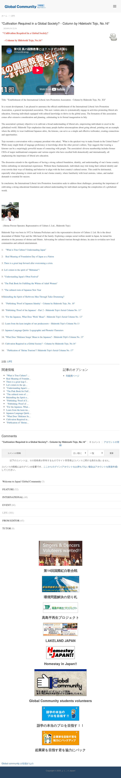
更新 (111, 453)
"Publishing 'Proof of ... (17, 403)
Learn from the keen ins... (18, 409)
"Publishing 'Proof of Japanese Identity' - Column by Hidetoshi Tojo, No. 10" (40, 303)
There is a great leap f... (17, 381)
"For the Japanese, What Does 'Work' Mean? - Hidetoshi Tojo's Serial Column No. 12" (44, 316)
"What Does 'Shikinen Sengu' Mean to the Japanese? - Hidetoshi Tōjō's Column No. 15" (44, 336)
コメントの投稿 (14, 453)
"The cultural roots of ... (17, 394)
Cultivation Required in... (17, 419)
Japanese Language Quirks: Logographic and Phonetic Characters (34, 330)
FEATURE (10, 489)
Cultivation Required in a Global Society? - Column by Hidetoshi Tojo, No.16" (40, 343)
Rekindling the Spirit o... (17, 397)
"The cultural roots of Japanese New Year (22, 289)
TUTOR (8, 528)
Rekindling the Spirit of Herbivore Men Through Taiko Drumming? (33, 296)
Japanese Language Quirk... (18, 413)
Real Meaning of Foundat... (18, 378)
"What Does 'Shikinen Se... (18, 416)
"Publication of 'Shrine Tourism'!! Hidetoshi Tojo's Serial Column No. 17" (40, 350)
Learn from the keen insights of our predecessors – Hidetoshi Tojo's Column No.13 (42, 323)
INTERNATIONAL (15, 497)
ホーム (4, 15)
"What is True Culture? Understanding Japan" (26, 249)
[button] (114, 6)
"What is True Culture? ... (17, 375)
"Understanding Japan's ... (17, 387)
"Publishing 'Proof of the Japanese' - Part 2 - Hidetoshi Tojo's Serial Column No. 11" (42, 310)
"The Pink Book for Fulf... (18, 391)
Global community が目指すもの (17, 763)
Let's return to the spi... (16, 384)
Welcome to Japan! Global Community (23, 481)
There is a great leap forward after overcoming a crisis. (28, 263)
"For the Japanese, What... (18, 406)
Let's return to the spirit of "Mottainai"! (22, 269)
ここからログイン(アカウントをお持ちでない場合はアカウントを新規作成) (80, 466)
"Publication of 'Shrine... (17, 422)
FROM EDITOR (13, 520)
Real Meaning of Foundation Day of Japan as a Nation (30, 256)
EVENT (8, 505)
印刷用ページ (72, 375)
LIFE (13, 15)
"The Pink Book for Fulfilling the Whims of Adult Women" (31, 283)
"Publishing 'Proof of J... (17, 400)
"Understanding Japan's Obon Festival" (21, 276)
